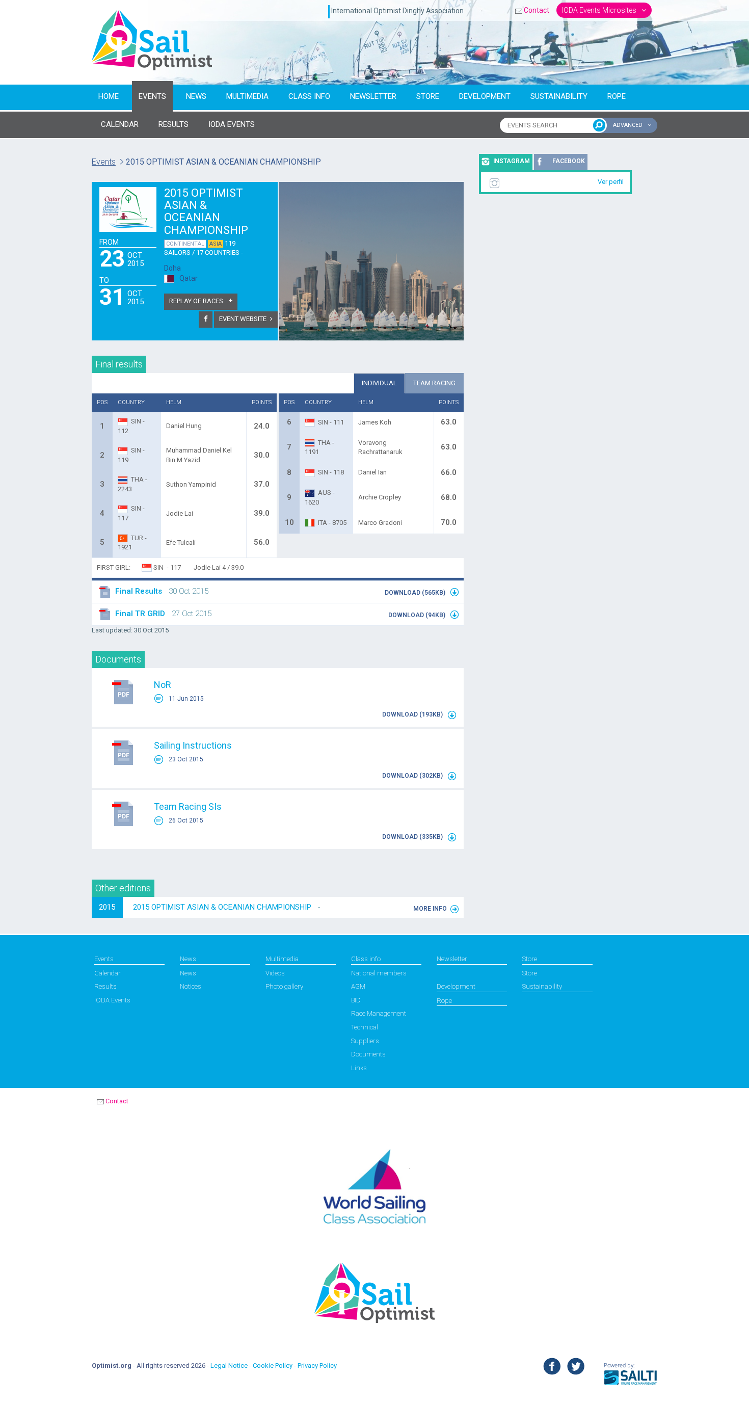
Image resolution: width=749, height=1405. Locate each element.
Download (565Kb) (416, 592)
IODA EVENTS (231, 124)
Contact (536, 10)
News (196, 96)
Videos (275, 973)
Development (485, 96)
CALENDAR (120, 124)
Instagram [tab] (511, 161)
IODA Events (112, 1000)
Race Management (378, 1013)
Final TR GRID (140, 613)
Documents (368, 1054)
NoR (162, 684)
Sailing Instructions (193, 745)
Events (152, 96)
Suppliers (365, 1041)
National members (379, 973)
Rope (616, 96)
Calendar (107, 973)
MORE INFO (430, 908)
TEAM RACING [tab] (434, 383)
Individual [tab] (379, 383)
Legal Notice (229, 1365)
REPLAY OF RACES (197, 301)
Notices (190, 986)
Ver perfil (611, 181)
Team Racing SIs (188, 806)
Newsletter (373, 96)
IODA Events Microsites (600, 10)
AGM (358, 986)
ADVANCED (628, 125)
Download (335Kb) (413, 836)
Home (108, 96)
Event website (242, 319)
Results (105, 986)
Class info (309, 96)
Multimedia (247, 96)
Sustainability (558, 96)
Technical (364, 1027)
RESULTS (173, 124)
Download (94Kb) (417, 615)
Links (359, 1068)
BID (356, 1000)
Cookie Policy (272, 1365)
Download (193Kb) (413, 714)
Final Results (138, 591)
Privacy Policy (317, 1365)
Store (427, 96)
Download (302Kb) (413, 775)
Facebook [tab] (568, 161)
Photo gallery (284, 986)
